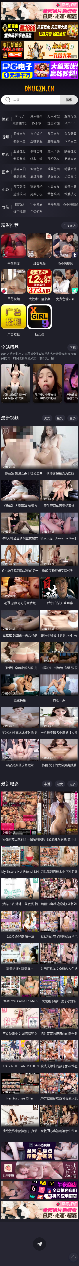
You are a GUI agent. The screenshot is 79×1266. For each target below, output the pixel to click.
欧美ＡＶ (53, 134)
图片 (5, 172)
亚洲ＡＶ (19, 134)
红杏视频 (19, 211)
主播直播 (53, 141)
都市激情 (19, 186)
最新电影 (10, 784)
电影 (5, 154)
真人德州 (36, 116)
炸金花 (36, 123)
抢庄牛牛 (70, 123)
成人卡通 (53, 151)
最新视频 (10, 418)
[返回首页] (73, 1257)
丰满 (47, 784)
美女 (47, 418)
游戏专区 (70, 116)
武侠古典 (70, 186)
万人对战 (53, 116)
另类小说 (36, 194)
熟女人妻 (19, 141)
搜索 (69, 100)
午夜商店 (36, 204)
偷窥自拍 (19, 169)
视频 (5, 136)
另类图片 (70, 176)
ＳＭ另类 (70, 141)
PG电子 (19, 116)
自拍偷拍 (36, 134)
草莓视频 (53, 204)
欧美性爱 (70, 151)
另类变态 (70, 159)
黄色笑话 (53, 194)
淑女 (60, 784)
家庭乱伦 (36, 186)
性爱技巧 (70, 194)
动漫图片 (70, 169)
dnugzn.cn (39, 88)
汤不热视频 (70, 204)
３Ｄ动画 (70, 134)
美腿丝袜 (19, 176)
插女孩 (19, 204)
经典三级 (36, 159)
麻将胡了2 (20, 123)
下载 (73, 347)
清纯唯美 (36, 176)
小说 (5, 189)
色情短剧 (36, 211)
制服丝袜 (19, 159)
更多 (73, 418)
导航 (5, 207)
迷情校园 (19, 194)
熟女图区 (53, 176)
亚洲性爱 (19, 151)
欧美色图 (53, 169)
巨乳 (60, 418)
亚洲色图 (36, 169)
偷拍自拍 (36, 151)
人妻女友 (53, 186)
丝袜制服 (36, 141)
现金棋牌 (53, 123)
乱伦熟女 (53, 159)
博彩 (5, 119)
